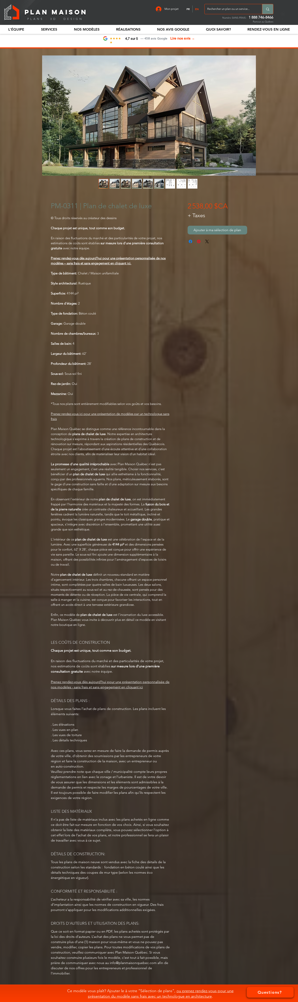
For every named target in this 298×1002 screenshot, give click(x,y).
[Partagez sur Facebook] (190, 241)
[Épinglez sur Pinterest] (198, 241)
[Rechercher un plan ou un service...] (267, 9)
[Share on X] (207, 241)
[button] (16, 29)
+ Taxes (196, 215)
